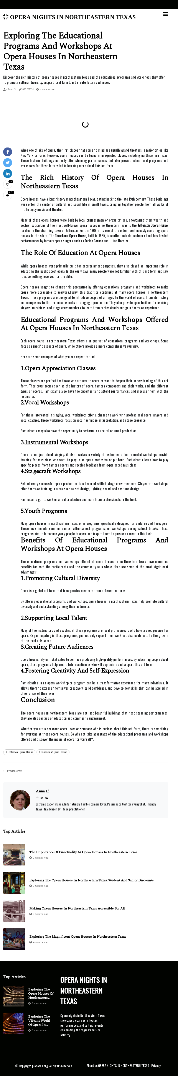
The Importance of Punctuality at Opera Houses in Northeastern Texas (83, 852)
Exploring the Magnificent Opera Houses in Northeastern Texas (77, 937)
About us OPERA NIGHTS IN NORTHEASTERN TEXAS (118, 1065)
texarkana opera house (54, 752)
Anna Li (12, 90)
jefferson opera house (20, 752)
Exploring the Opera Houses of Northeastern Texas (40, 993)
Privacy (156, 1065)
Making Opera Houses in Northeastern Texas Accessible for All (77, 908)
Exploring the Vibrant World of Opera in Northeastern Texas (39, 1020)
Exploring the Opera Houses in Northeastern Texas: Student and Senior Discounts (91, 880)
